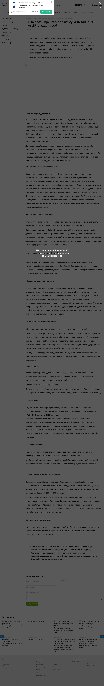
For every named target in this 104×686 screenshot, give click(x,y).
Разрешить (46, 12)
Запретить (35, 12)
